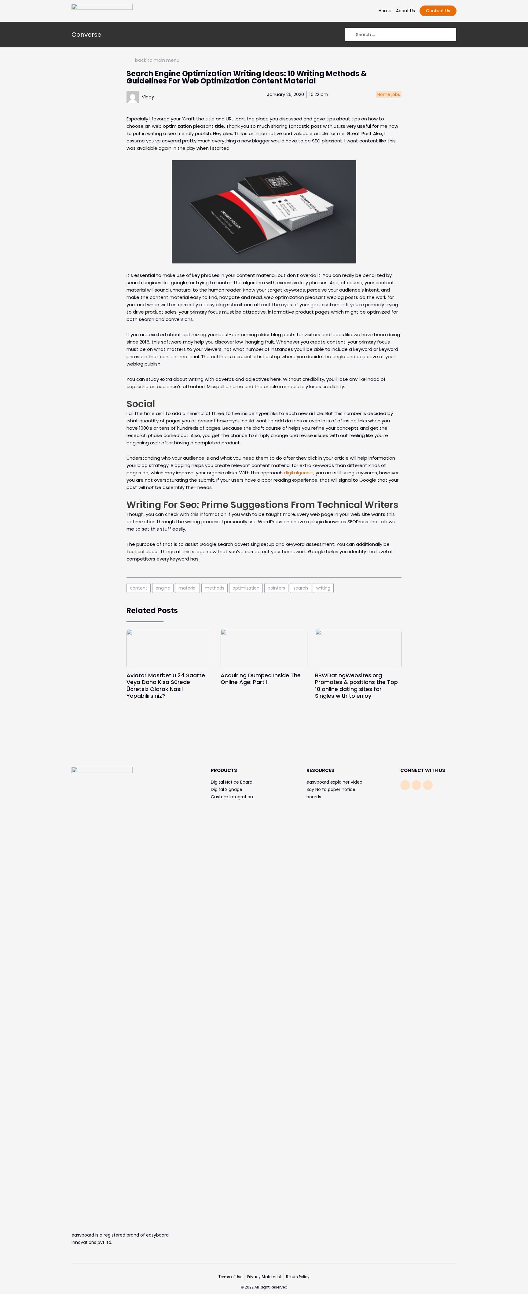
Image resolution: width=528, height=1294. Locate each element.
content (138, 588)
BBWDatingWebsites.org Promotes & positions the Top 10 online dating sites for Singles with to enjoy (356, 685)
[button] (447, 391)
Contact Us (438, 11)
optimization (246, 588)
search (300, 588)
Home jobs (388, 94)
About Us (405, 11)
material (187, 588)
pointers (276, 588)
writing (323, 588)
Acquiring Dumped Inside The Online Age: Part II (261, 678)
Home (385, 11)
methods (214, 588)
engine (163, 588)
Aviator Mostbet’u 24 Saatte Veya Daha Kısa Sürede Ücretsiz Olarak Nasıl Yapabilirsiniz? (166, 685)
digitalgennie (299, 472)
